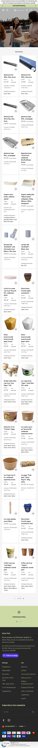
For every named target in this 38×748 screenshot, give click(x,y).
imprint (23, 698)
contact (23, 670)
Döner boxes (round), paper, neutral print (26, 291)
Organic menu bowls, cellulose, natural (9, 197)
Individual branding (19, 5)
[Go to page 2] (23, 599)
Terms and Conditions (28, 674)
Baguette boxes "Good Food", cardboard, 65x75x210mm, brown (26, 157)
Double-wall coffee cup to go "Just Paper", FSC (10, 383)
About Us (24, 667)
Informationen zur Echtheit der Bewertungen (19, 745)
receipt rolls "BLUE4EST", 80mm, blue (25, 247)
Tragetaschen (6, 691)
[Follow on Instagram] (8, 720)
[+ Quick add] (16, 69)
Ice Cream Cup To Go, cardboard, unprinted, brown (9, 477)
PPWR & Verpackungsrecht (27, 683)
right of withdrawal (27, 691)
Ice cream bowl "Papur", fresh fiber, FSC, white (27, 383)
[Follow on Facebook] (3, 720)
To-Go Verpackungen (9, 687)
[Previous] (2, 5)
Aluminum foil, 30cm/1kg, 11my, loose (9, 119)
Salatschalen (6, 670)
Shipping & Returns (27, 687)
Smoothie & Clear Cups (8, 679)
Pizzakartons (6, 667)
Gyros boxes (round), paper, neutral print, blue (27, 521)
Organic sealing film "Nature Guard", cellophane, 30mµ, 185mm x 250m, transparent (27, 199)
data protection (26, 678)
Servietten (5, 674)
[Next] (35, 5)
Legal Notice (25, 695)
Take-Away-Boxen (8, 684)
